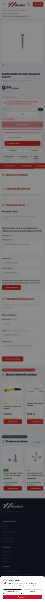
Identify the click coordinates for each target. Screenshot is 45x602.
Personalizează (12, 591)
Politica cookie (30, 586)
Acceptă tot (22, 597)
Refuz (32, 591)
